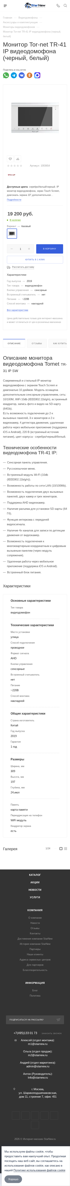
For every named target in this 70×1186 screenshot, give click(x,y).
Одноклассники (45, 1115)
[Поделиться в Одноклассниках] (29, 75)
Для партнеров (35, 964)
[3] (14, 166)
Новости (35, 890)
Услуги (35, 897)
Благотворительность (35, 970)
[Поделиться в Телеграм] (14, 75)
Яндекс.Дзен (35, 1125)
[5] (20, 166)
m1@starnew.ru (37, 1043)
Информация (35, 983)
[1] (8, 166)
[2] (11, 166)
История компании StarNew (35, 944)
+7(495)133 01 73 (25, 1033)
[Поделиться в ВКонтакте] (22, 75)
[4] (17, 166)
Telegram (25, 1115)
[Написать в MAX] (37, 75)
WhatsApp (54, 1115)
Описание (14, 343)
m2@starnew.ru (37, 1055)
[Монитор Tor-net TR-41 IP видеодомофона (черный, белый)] (35, 117)
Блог (35, 990)
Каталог (35, 875)
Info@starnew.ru (38, 1077)
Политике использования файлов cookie (39, 1170)
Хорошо (13, 1179)
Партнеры (35, 949)
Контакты (35, 933)
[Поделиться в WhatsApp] (6, 75)
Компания (34, 910)
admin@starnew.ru (37, 1066)
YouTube (35, 1115)
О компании (35, 917)
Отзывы (37, 343)
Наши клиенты (35, 954)
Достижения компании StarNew (35, 938)
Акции (35, 882)
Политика (35, 995)
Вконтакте (16, 1115)
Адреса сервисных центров (35, 959)
